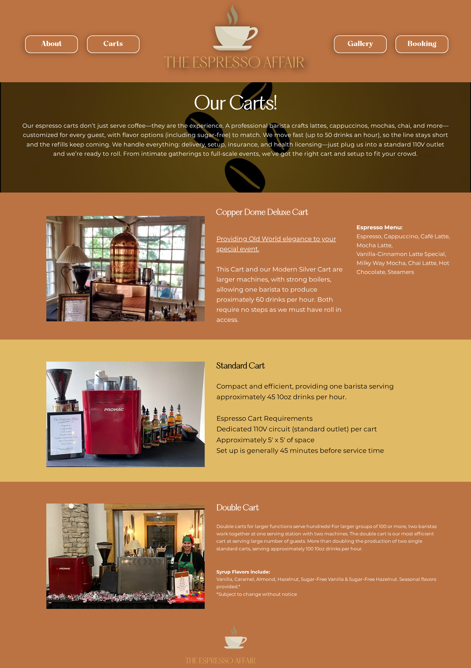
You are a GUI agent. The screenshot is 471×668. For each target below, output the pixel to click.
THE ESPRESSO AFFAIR (234, 64)
